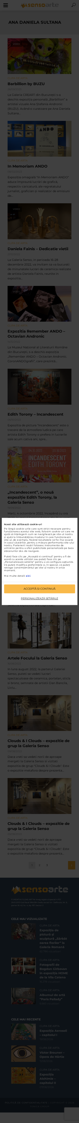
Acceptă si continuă (39, 589)
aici (28, 576)
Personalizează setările (39, 598)
